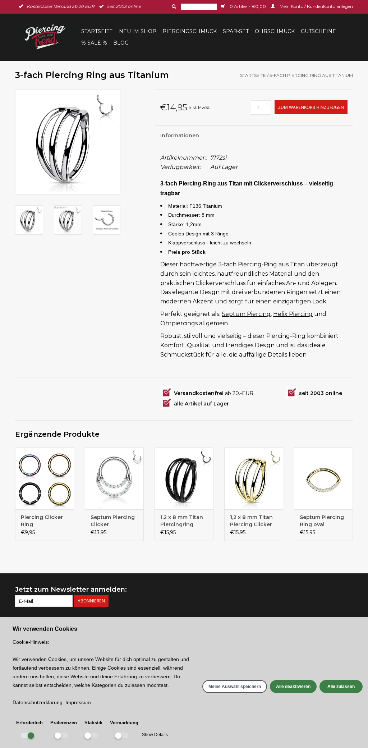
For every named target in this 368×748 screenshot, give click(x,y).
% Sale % (94, 43)
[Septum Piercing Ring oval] (323, 478)
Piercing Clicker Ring (42, 521)
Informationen (179, 135)
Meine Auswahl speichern (234, 686)
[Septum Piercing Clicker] (114, 478)
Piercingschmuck (189, 31)
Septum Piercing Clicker (113, 521)
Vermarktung (124, 722)
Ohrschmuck (275, 31)
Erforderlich (29, 722)
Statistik (93, 722)
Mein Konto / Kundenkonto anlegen (316, 6)
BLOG (121, 43)
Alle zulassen (341, 686)
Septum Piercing (246, 314)
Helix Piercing (293, 314)
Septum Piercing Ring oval (322, 521)
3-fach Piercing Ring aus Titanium (311, 75)
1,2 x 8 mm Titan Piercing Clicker (251, 521)
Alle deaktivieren (293, 686)
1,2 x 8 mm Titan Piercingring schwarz (181, 521)
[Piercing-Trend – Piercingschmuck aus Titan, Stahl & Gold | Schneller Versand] (47, 37)
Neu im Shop (137, 31)
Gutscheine (318, 31)
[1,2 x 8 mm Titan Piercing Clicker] (253, 478)
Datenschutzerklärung (38, 702)
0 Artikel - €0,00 (248, 6)
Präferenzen (63, 722)
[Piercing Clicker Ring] (44, 478)
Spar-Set (236, 31)
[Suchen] (173, 6)
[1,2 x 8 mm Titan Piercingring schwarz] (184, 478)
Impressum (78, 702)
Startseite (97, 31)
